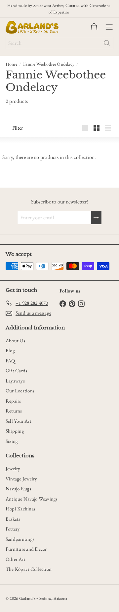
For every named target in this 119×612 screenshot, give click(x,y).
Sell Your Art (18, 421)
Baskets (13, 519)
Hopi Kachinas (20, 508)
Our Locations (20, 390)
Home (11, 64)
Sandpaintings (20, 539)
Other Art (15, 559)
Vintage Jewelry (21, 478)
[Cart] (93, 27)
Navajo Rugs (18, 488)
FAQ (10, 360)
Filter (17, 127)
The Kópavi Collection (29, 569)
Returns (14, 411)
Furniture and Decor (26, 549)
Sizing (12, 441)
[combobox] (59, 43)
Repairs (13, 401)
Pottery (13, 529)
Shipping (15, 431)
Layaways (15, 381)
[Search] (106, 43)
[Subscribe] (96, 217)
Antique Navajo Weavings (32, 499)
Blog (10, 350)
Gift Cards (16, 370)
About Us (15, 340)
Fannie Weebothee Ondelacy (48, 64)
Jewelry (13, 468)
